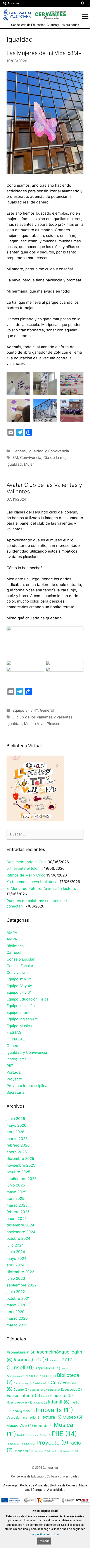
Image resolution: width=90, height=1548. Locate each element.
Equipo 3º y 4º (25, 710)
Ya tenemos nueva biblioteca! (33, 882)
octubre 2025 (18, 1172)
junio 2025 (16, 1185)
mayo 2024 (16, 1258)
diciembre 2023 (20, 1272)
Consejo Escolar (21, 959)
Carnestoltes (23, 1383)
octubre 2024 (18, 1238)
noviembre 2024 (21, 1232)
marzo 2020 (17, 1318)
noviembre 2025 (21, 1165)
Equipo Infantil (19, 1012)
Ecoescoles (71, 1389)
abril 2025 (15, 1198)
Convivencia (30, 457)
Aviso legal (10, 1485)
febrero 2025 (18, 1212)
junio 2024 (16, 1252)
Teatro (56, 1451)
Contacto (39, 1489)
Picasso (53, 723)
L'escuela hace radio (24, 1417)
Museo (72, 1417)
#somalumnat (21, 1352)
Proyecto (14, 1079)
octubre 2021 (18, 1298)
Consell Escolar (20, 966)
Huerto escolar (19, 1402)
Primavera (28, 1443)
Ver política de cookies (45, 1534)
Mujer (29, 464)
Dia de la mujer (56, 457)
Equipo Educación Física (28, 999)
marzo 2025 (17, 1205)
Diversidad (52, 1389)
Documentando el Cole (27, 862)
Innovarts (54, 1409)
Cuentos (36, 1389)
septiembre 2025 (21, 1178)
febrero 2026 (18, 1145)
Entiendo (44, 1541)
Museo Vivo (34, 723)
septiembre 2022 (21, 1285)
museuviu (43, 1425)
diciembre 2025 (20, 1158)
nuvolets (35, 1435)
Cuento (21, 1389)
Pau (47, 1435)
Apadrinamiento (17, 1376)
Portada (14, 1072)
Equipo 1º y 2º (19, 979)
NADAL (18, 1039)
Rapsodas (23, 1451)
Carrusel (14, 952)
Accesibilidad (56, 1489)
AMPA (12, 932)
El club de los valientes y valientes (42, 717)
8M (15, 457)
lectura (52, 1417)
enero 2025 (17, 1218)
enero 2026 (17, 1152)
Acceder (13, 3)
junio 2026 (16, 1118)
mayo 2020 (16, 1305)
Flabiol (46, 1396)
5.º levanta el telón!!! (25, 868)
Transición (70, 1451)
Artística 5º (37, 1376)
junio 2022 (16, 1292)
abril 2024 (15, 1265)
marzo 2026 (17, 1138)
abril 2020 (15, 1312)
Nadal (22, 1435)
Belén (51, 1376)
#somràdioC (31, 1359)
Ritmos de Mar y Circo (26, 875)
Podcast (13, 1443)
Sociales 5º (42, 1451)
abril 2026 (15, 1132)
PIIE (10, 1066)
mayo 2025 (16, 1192)
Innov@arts (16, 1059)
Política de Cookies (64, 1485)
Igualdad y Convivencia (48, 451)
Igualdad (14, 464)
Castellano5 (41, 1383)
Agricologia (47, 1368)
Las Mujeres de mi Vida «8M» (44, 53)
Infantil (58, 1402)
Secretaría (15, 1092)
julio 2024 (15, 1245)
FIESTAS (14, 1032)
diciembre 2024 (20, 1225)
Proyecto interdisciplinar (28, 1085)
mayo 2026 (16, 1125)
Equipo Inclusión (21, 1006)
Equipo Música (19, 1026)
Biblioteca (15, 946)
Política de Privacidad (34, 1485)
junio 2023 (16, 1278)
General (19, 451)
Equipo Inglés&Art (22, 1019)
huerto (63, 1395)
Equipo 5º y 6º (19, 992)
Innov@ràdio (23, 1411)
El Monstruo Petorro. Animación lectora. (41, 888)
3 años (55, 1360)
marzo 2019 (17, 1325)
